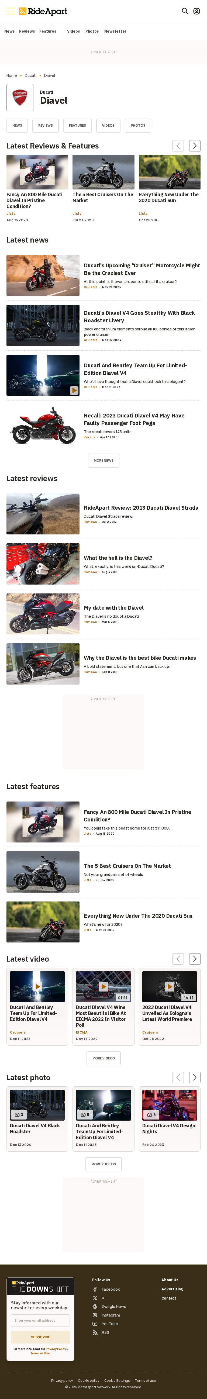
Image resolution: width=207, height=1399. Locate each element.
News (9, 31)
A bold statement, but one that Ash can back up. (127, 666)
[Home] (44, 11)
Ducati (30, 75)
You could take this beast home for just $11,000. (127, 828)
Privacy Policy (56, 1349)
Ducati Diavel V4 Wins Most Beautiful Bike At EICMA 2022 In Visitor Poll (101, 1016)
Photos (92, 31)
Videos (73, 31)
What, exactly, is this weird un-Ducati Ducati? (124, 566)
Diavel (49, 75)
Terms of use (145, 1381)
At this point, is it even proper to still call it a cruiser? (130, 281)
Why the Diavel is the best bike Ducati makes (140, 657)
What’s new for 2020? (103, 924)
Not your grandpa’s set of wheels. (114, 874)
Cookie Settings (117, 1381)
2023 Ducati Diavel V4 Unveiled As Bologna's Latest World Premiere (167, 1013)
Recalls (89, 437)
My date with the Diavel (113, 607)
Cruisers (90, 287)
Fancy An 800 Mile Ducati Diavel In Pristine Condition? (34, 200)
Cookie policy (88, 1381)
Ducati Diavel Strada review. (108, 516)
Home (11, 75)
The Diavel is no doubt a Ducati (111, 616)
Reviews (27, 31)
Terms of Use (40, 1353)
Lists (10, 214)
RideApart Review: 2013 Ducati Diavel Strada (141, 507)
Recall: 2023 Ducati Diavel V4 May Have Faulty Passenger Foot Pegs (134, 419)
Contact (168, 1298)
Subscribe (40, 1337)
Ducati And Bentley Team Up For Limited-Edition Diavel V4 (33, 1013)
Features (47, 31)
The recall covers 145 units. (108, 431)
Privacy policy (62, 1381)
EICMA (82, 1032)
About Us (169, 1279)
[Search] (185, 11)
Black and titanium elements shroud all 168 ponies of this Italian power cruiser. (139, 331)
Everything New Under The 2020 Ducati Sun (169, 197)
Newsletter (115, 31)
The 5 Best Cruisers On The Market (103, 197)
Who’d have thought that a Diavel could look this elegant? (135, 381)
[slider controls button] (178, 145)
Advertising (172, 1289)
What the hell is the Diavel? (118, 557)
